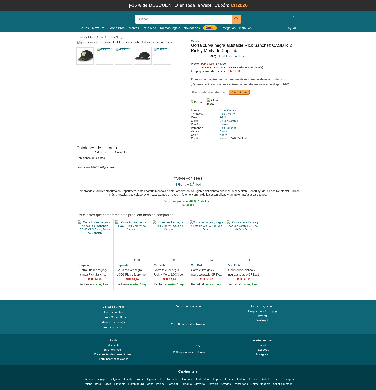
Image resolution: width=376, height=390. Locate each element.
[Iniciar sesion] (277, 19)
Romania (186, 383)
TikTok (262, 344)
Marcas (134, 28)
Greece (276, 379)
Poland (160, 383)
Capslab (196, 41)
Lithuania (119, 383)
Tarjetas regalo (170, 28)
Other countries (282, 383)
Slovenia (213, 383)
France (253, 379)
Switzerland (241, 383)
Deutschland (202, 379)
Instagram (262, 354)
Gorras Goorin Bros (113, 317)
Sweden (226, 383)
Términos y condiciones (113, 358)
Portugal (172, 383)
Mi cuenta (114, 344)
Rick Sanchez (228, 127)
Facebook (262, 349)
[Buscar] (236, 19)
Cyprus (151, 379)
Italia (98, 383)
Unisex (224, 124)
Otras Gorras (96, 37)
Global (265, 379)
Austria (89, 379)
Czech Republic (168, 379)
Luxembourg (136, 383)
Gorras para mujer (113, 322)
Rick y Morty (115, 37)
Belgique (101, 379)
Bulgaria (115, 379)
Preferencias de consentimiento (113, 354)
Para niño (149, 28)
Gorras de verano (114, 306)
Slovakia (199, 383)
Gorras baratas (113, 312)
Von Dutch (198, 265)
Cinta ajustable (229, 120)
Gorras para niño (113, 327)
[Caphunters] (113, 18)
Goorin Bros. (116, 28)
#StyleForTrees (112, 349)
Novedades (192, 28)
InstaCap (245, 28)
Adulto (223, 117)
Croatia (139, 379)
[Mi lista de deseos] (284, 19)
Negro (223, 134)
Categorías (228, 28)
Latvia (107, 383)
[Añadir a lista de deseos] (104, 251)
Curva (223, 131)
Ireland (88, 383)
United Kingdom (260, 383)
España (217, 379)
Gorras (84, 28)
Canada (128, 379)
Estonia (229, 379)
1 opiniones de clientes (233, 56)
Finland (241, 379)
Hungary (288, 379)
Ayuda (292, 28)
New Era (98, 28)
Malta (149, 383)
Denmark (186, 379)
